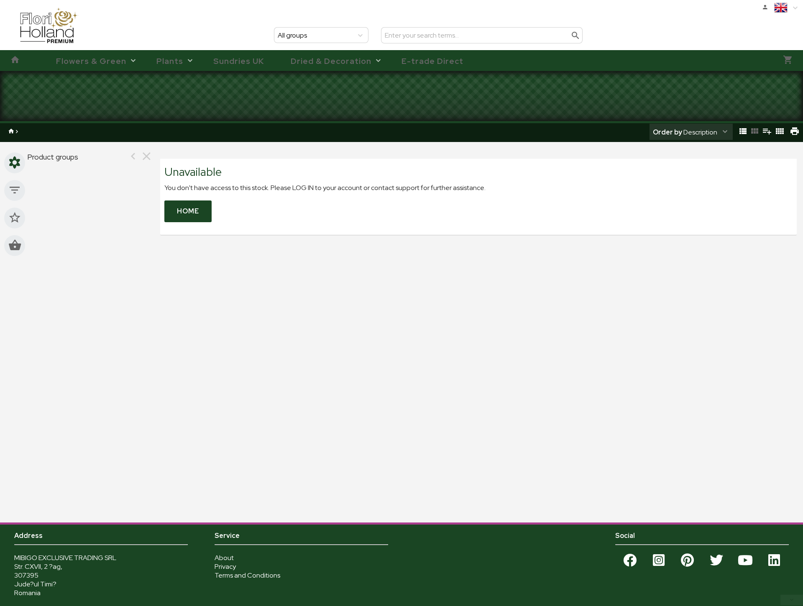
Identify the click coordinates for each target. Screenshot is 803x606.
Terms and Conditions (247, 575)
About (224, 557)
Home (188, 211)
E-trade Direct (432, 61)
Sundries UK (238, 61)
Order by (667, 132)
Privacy (225, 566)
